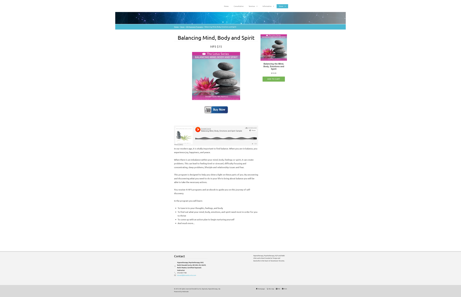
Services (252, 6)
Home (226, 6)
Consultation (239, 6)
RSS (279, 289)
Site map (271, 289)
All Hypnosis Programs (194, 27)
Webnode (185, 291)
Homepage (261, 289)
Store (281, 6)
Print (285, 289)
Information (267, 6)
